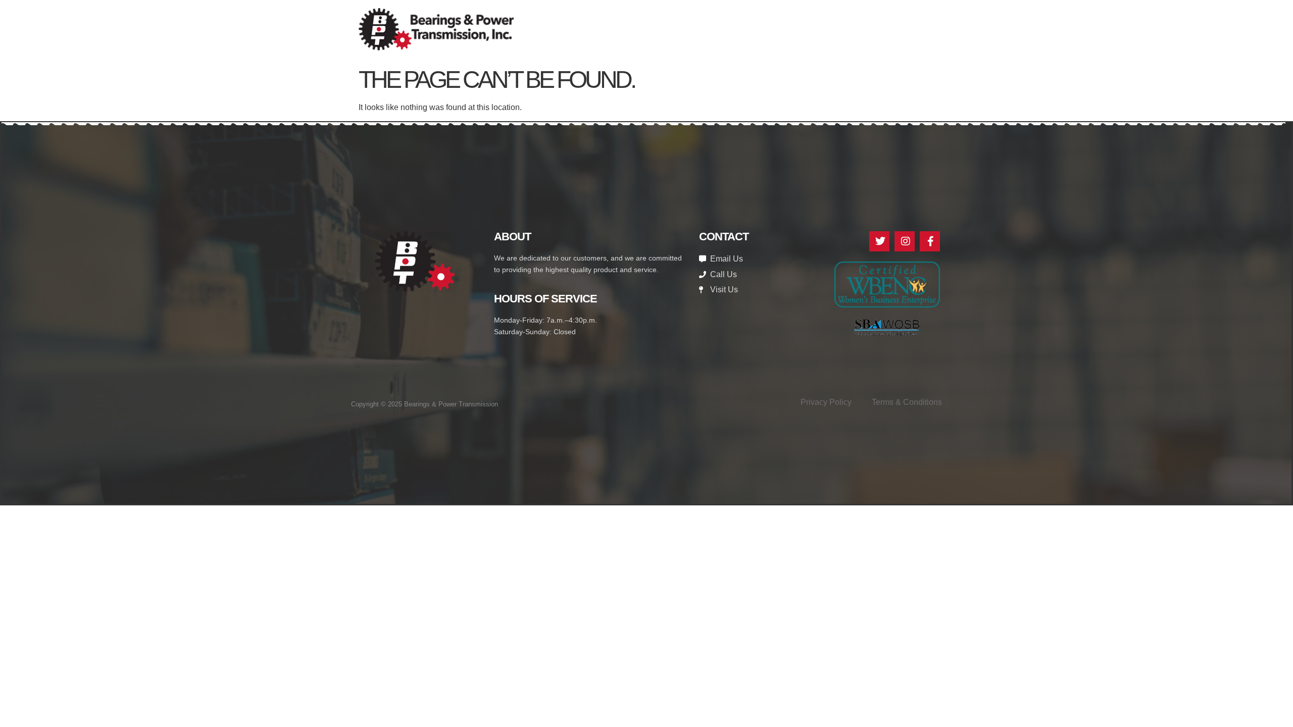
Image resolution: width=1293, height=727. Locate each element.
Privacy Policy (826, 402)
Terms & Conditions (907, 402)
